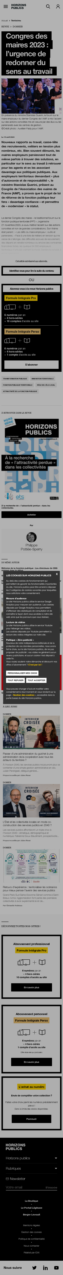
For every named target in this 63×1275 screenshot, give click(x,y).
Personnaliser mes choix (22, 673)
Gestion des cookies (23, 695)
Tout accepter (36, 680)
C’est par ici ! (35, 664)
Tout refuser (15, 680)
